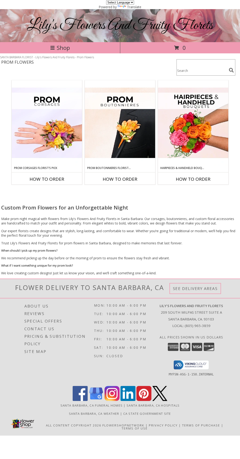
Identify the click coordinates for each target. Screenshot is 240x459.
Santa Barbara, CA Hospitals (153, 405)
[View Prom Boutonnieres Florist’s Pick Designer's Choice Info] (120, 123)
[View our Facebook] (80, 399)
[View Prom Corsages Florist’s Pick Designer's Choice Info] (47, 123)
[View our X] (159, 399)
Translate (134, 7)
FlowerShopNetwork (123, 425)
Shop (63, 47)
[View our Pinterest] (143, 399)
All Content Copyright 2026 (73, 425)
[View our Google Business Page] (96, 399)
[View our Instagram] (112, 399)
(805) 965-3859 (197, 325)
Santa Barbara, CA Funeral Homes (91, 405)
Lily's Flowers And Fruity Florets (120, 25)
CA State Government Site (147, 413)
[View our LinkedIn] (127, 399)
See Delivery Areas (195, 288)
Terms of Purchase (201, 425)
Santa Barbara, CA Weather (94, 413)
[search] (231, 70)
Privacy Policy (163, 425)
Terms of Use (135, 428)
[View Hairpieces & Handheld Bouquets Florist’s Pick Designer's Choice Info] (193, 123)
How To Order (47, 179)
